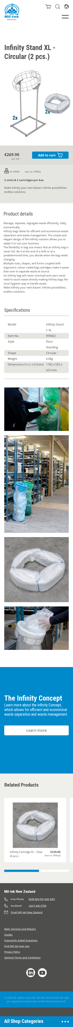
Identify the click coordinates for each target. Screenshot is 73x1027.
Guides (8, 934)
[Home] (11, 11)
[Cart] (48, 6)
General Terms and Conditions (22, 957)
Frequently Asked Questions (21, 940)
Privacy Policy (12, 952)
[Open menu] (65, 1021)
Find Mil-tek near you (16, 946)
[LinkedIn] (30, 972)
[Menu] (65, 16)
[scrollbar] (36, 871)
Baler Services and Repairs (20, 929)
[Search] (57, 6)
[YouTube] (42, 972)
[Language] (66, 6)
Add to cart (47, 155)
